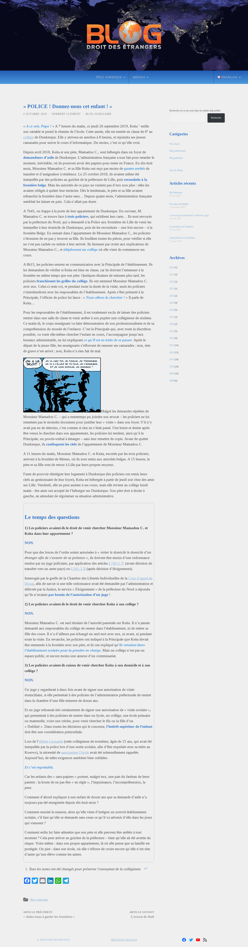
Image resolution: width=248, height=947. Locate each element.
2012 (171, 352)
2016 (171, 324)
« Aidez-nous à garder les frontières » (49, 915)
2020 (171, 295)
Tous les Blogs (176, 170)
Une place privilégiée (179, 204)
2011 (171, 359)
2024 (171, 267)
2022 (171, 281)
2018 (171, 310)
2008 (171, 380)
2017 (171, 317)
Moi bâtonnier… (177, 192)
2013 (171, 345)
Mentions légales (124, 939)
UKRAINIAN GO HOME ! (182, 238)
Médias (139, 77)
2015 (171, 331)
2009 (171, 373)
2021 (171, 288)
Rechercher (216, 117)
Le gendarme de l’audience (181, 226)
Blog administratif (177, 150)
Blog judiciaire (99, 113)
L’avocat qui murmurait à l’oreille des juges (189, 215)
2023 (171, 274)
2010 (171, 366)
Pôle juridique (109, 77)
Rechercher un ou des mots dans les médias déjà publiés (194, 110)
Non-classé (174, 143)
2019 (171, 302)
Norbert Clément (66, 113)
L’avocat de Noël (141, 915)
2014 (171, 338)
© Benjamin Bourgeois (53, 939)
